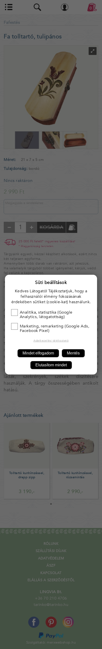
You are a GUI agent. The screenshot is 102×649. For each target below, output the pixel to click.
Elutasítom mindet (51, 365)
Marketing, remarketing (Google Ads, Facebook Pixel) (54, 328)
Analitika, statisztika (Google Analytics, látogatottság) (46, 314)
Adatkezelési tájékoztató (51, 341)
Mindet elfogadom (38, 353)
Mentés (73, 353)
